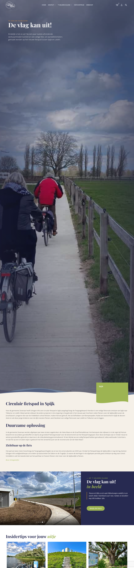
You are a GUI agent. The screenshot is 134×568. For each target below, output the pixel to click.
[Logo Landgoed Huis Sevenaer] (10, 5)
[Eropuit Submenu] (55, 4)
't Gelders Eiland (64, 5)
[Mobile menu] (121, 5)
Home (44, 5)
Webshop (89, 5)
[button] (2, 498)
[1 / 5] (40, 498)
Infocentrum (79, 5)
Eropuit (51, 5)
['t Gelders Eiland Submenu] (71, 4)
